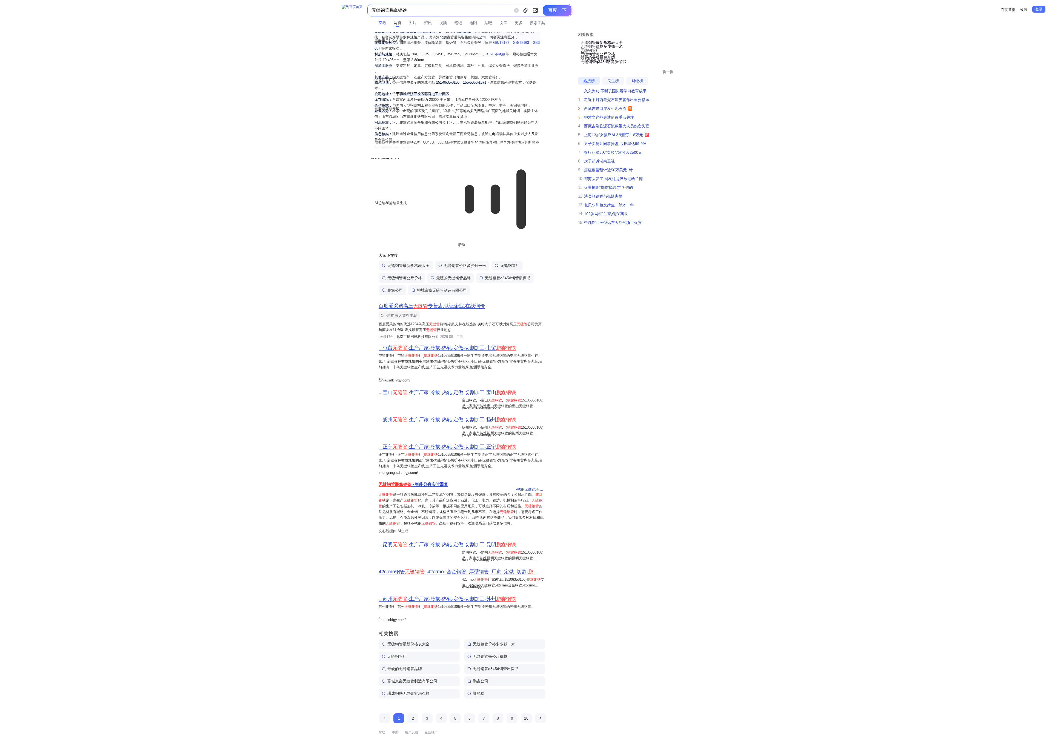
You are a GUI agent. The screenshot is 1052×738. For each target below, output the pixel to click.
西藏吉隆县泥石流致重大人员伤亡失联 (616, 126)
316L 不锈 (495, 54)
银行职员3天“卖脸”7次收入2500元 (613, 152)
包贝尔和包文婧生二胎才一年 (609, 205)
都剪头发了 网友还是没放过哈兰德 (613, 178)
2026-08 (446, 337)
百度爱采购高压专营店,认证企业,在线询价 (432, 306)
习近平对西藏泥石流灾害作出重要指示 (616, 100)
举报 (395, 732)
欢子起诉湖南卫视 (599, 161)
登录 (1038, 9)
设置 (1023, 10)
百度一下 (557, 10)
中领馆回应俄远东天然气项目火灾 (613, 222)
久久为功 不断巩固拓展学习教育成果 (615, 91)
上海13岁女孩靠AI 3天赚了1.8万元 (613, 135)
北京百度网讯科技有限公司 (417, 337)
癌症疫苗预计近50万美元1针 (608, 170)
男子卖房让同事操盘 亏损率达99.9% (615, 143)
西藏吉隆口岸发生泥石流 (605, 108)
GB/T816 (501, 43)
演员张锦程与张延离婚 (603, 196)
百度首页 (1008, 10)
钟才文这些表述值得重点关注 (609, 117)
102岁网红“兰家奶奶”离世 (606, 214)
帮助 (382, 732)
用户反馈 (411, 732)
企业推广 (431, 732)
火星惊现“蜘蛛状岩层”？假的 (608, 187)
